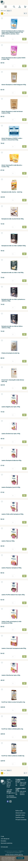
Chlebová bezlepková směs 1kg (10, 353)
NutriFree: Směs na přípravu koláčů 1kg (12, 755)
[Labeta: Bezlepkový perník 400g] (14, 480)
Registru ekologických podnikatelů (15, 851)
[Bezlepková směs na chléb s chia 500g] (14, 265)
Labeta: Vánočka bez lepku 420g (10, 675)
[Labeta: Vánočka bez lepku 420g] (14, 668)
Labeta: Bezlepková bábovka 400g (11, 460)
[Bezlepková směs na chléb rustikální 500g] (14, 238)
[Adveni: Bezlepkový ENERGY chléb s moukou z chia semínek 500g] (14, 131)
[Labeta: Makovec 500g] (14, 533)
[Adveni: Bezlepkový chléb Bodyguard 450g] (14, 77)
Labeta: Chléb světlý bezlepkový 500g (12, 514)
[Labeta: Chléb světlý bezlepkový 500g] (14, 507)
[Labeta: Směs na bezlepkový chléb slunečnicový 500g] (14, 614)
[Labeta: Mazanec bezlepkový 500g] (14, 560)
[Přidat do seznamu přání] (2, 18)
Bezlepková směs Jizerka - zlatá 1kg (11, 192)
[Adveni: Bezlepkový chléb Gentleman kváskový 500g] (14, 104)
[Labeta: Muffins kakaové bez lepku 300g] (14, 587)
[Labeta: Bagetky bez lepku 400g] (14, 399)
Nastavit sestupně (13, 11)
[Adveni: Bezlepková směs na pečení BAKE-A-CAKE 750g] (14, 50)
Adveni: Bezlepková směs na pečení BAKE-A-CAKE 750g (13, 58)
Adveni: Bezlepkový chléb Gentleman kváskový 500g (12, 112)
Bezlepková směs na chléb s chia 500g (12, 272)
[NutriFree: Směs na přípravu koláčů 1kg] (14, 748)
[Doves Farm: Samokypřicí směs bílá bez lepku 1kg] (14, 372)
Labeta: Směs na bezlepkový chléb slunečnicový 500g (11, 622)
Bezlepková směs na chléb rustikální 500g (13, 245)
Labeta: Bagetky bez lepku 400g (10, 406)
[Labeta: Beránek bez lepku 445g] (14, 426)
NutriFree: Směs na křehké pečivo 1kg (12, 729)
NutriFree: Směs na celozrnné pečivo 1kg (13, 702)
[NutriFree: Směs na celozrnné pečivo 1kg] (14, 695)
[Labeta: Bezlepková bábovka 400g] (14, 453)
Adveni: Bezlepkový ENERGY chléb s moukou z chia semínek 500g (11, 139)
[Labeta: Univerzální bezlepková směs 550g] (14, 641)
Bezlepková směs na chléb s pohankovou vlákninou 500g (13, 300)
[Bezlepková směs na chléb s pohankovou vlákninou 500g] (14, 292)
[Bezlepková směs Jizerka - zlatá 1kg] (14, 184)
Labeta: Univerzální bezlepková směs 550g (13, 648)
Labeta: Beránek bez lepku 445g (10, 433)
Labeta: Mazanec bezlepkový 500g (11, 568)
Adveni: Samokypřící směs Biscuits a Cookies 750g (11, 165)
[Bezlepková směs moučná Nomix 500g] (14, 211)
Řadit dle (3, 10)
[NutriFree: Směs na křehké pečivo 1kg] (14, 721)
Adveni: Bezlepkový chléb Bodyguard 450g (13, 84)
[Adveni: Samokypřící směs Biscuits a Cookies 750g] (14, 158)
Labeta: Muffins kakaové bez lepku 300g (13, 594)
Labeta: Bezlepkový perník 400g (10, 487)
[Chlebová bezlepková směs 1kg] (14, 346)
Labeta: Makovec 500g (7, 541)
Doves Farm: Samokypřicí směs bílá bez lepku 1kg (12, 380)
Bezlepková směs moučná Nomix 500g (12, 219)
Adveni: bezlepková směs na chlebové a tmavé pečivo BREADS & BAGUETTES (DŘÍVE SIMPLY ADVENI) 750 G (12, 32)
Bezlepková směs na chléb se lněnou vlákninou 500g (12, 326)
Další (7, 13)
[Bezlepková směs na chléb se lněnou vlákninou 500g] (14, 319)
